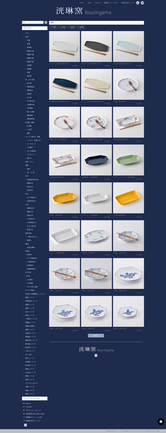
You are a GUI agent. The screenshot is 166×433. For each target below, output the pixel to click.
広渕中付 (30, 190)
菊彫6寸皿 (30, 58)
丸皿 (28, 40)
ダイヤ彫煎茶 (31, 151)
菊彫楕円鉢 (30, 119)
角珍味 (29, 254)
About (89, 3)
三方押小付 (30, 219)
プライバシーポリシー (33, 410)
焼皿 (28, 72)
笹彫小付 (30, 215)
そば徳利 (30, 283)
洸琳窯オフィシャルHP (111, 3)
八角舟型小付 (31, 222)
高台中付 (30, 187)
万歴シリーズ (29, 387)
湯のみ (29, 158)
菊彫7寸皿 (30, 61)
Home (82, 3)
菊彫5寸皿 (30, 54)
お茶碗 (29, 126)
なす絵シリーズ (30, 372)
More (96, 336)
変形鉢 (29, 94)
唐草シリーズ (29, 315)
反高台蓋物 (30, 247)
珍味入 (27, 251)
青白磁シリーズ (30, 344)
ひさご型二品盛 (32, 287)
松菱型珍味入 (31, 269)
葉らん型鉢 (30, 112)
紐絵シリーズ (29, 369)
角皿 (28, 44)
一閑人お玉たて (32, 237)
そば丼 (29, 129)
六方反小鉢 (30, 101)
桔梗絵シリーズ (30, 322)
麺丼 (28, 133)
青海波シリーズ (30, 337)
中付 (26, 176)
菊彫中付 (30, 183)
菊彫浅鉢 (30, 115)
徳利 (28, 169)
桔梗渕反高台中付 (33, 179)
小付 (26, 204)
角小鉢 (29, 83)
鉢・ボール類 (29, 79)
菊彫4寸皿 (30, 51)
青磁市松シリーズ (31, 340)
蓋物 (26, 244)
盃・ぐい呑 (30, 172)
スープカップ (31, 144)
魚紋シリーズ (29, 379)
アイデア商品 (29, 290)
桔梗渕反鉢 (30, 87)
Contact (97, 3)
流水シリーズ (29, 358)
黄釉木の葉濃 (29, 326)
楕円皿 (29, 76)
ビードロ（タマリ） (32, 383)
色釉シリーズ (29, 304)
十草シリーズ (29, 351)
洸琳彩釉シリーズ (31, 301)
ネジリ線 (28, 354)
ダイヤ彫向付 (31, 197)
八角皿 (53, 27)
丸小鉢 (29, 97)
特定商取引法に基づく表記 (35, 414)
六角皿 (63, 27)
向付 (26, 194)
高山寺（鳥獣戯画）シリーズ (34, 294)
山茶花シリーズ (30, 333)
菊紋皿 (29, 69)
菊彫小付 (30, 212)
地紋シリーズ (29, 390)
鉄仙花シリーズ (30, 347)
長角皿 (72, 27)
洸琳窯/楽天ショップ (128, 3)
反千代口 (28, 272)
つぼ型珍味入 (31, 262)
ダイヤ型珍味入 (32, 258)
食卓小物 (28, 233)
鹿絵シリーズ (29, 394)
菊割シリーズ (29, 329)
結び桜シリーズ (30, 365)
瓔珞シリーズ (29, 297)
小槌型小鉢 (30, 104)
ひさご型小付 (31, 226)
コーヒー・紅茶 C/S (33, 140)
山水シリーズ (29, 312)
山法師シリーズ (30, 362)
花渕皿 (29, 65)
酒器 (26, 165)
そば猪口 (30, 147)
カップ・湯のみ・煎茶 (32, 137)
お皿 (26, 37)
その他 (27, 276)
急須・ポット (29, 162)
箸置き (29, 240)
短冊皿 (81, 27)
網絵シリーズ (29, 308)
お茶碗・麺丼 (29, 122)
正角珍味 (30, 265)
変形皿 (29, 47)
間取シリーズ (29, 376)
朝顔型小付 (30, 208)
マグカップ (30, 154)
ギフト (27, 33)
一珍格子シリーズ (31, 319)
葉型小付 (30, 229)
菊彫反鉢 (30, 90)
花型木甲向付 (31, 201)
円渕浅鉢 (30, 108)
